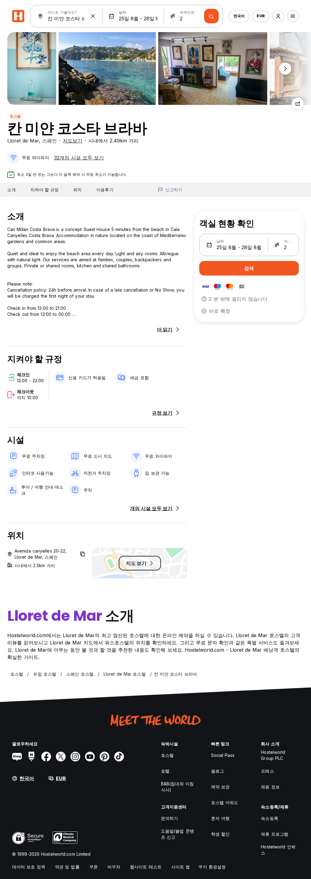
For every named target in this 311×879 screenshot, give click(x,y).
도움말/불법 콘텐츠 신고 (177, 834)
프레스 (267, 771)
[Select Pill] (278, 16)
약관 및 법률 (67, 866)
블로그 (217, 771)
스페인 (49, 141)
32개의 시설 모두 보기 (79, 158)
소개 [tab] (11, 189)
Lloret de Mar (23, 141)
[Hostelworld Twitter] (61, 756)
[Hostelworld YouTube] (90, 756)
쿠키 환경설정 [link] (212, 866)
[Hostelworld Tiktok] (119, 756)
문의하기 (169, 818)
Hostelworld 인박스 (278, 849)
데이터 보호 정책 (28, 866)
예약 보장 (220, 786)
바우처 (114, 866)
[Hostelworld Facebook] (46, 756)
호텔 (165, 771)
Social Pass (222, 755)
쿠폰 (93, 866)
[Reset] (93, 16)
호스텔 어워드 (224, 802)
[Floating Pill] (285, 68)
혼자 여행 (220, 818)
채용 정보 (270, 786)
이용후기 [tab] (104, 189)
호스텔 (15, 116)
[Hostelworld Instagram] (75, 756)
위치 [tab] (77, 189)
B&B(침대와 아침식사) (177, 786)
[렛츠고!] (211, 16)
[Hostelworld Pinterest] (104, 756)
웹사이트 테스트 (146, 866)
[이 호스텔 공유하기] (298, 104)
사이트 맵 (180, 866)
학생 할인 (220, 834)
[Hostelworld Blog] (17, 756)
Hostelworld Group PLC (273, 755)
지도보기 (72, 141)
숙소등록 (269, 818)
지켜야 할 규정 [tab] (44, 189)
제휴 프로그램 (274, 834)
